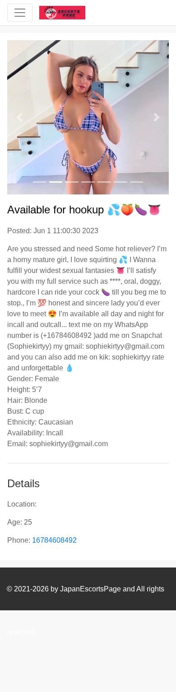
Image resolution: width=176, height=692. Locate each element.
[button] (19, 117)
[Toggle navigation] (19, 13)
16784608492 (54, 540)
